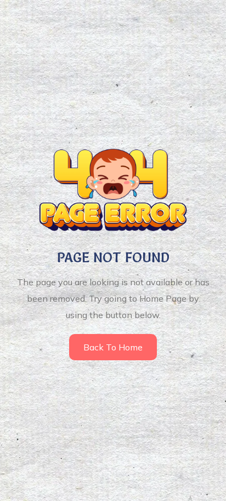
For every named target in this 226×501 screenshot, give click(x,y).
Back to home (113, 347)
